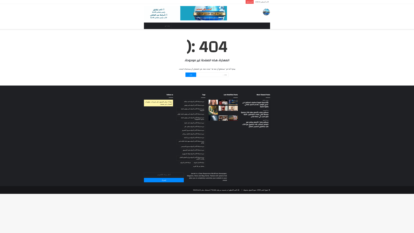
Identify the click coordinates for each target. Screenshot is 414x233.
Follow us (170, 94)
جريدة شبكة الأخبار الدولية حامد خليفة (194, 123)
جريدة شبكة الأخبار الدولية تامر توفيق (194, 105)
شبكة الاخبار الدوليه (185, 162)
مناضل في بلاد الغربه (198, 166)
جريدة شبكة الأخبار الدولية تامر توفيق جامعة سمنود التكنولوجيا (192, 118)
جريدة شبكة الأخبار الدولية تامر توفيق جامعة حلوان (190, 114)
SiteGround (197, 190)
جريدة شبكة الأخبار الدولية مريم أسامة (194, 137)
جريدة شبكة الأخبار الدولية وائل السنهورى (193, 153)
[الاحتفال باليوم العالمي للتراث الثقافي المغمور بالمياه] (213, 102)
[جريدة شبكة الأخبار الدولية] (266, 12)
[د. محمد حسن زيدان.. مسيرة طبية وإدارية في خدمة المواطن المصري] (233, 102)
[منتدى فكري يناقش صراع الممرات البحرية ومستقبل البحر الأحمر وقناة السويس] (233, 108)
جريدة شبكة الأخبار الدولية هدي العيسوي (193, 150)
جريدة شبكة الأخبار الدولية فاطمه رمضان (193, 134)
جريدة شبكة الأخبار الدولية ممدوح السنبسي (192, 146)
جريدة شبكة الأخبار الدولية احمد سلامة (194, 101)
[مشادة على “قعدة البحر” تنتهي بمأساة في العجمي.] (233, 118)
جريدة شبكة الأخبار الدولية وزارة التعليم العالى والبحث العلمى (192, 158)
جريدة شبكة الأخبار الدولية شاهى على (194, 126)
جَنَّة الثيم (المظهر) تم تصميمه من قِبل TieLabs (225, 190)
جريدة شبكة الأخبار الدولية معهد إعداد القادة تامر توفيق (191, 141)
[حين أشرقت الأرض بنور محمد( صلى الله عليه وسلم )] (223, 108)
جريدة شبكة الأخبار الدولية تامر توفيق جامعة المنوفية (192, 109)
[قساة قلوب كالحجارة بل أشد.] (213, 118)
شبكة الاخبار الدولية (199, 162)
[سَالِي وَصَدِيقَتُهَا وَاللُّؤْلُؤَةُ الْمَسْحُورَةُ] (213, 110)
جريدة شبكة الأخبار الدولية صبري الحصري (193, 130)
